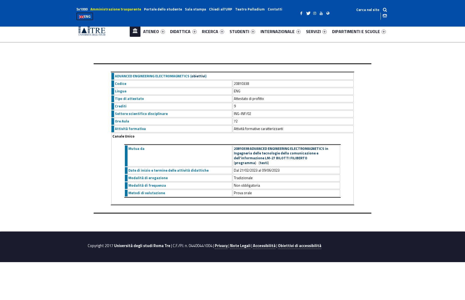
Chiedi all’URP (220, 9)
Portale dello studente (163, 9)
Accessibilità (264, 246)
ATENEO (151, 31)
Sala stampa (195, 9)
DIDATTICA (180, 31)
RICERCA (210, 31)
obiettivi (198, 76)
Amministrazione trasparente (115, 9)
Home (135, 31)
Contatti (275, 9)
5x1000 (81, 9)
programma (245, 162)
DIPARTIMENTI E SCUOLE (356, 31)
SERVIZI (313, 31)
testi (264, 162)
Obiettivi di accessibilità (299, 246)
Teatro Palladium (250, 9)
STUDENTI (239, 31)
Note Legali (240, 246)
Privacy (221, 246)
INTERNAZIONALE (277, 31)
